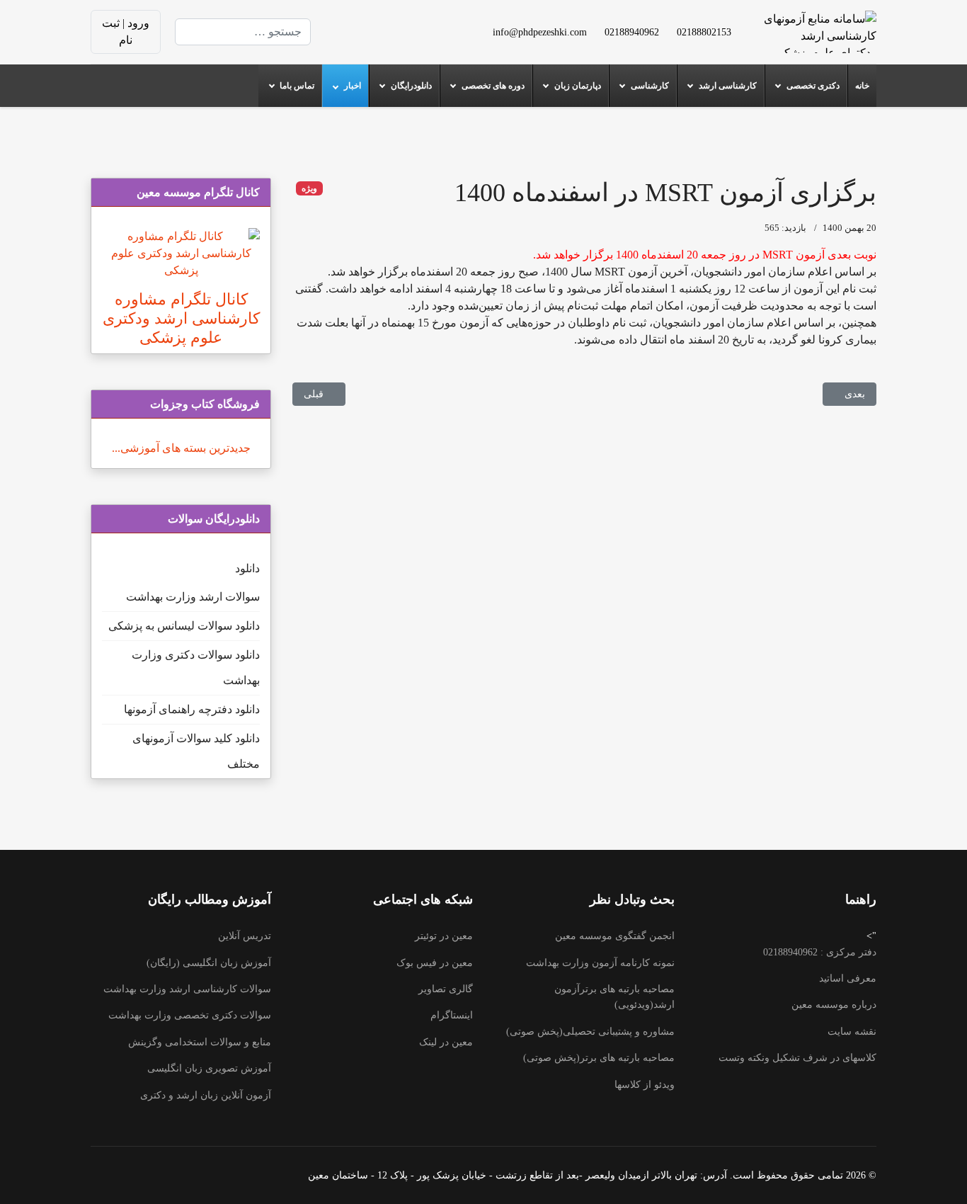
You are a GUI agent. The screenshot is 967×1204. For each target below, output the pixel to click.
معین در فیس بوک (434, 963)
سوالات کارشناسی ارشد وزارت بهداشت (187, 989)
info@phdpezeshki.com (540, 32)
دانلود (247, 568)
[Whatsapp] (378, 40)
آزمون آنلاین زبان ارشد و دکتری (205, 1095)
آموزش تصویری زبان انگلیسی (209, 1068)
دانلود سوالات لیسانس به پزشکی (184, 626)
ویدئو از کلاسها (644, 1084)
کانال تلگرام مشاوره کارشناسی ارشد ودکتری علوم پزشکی (181, 318)
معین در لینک (446, 1042)
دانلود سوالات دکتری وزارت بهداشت (196, 667)
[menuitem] (861, 85)
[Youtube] (401, 23)
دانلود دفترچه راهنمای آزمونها (192, 709)
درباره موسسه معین (833, 1004)
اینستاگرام (451, 1015)
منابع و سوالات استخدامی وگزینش (199, 1042)
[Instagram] (401, 40)
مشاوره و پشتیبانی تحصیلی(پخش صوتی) (590, 1031)
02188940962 (632, 32)
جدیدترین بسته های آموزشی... (181, 448)
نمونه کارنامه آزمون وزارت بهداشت (600, 963)
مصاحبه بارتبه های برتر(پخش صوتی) (599, 1057)
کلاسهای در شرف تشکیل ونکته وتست (797, 1057)
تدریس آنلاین (244, 936)
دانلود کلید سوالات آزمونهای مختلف (196, 751)
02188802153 (704, 32)
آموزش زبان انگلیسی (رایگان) (209, 963)
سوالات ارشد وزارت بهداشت (193, 597)
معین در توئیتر (444, 936)
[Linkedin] (378, 23)
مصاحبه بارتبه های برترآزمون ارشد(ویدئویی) (614, 997)
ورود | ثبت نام (125, 31)
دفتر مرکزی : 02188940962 (819, 952)
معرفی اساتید (847, 978)
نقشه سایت (852, 1031)
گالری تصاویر (445, 989)
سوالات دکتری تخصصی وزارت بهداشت (189, 1015)
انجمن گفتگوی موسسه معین (615, 936)
